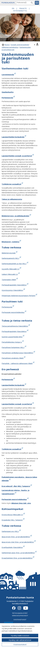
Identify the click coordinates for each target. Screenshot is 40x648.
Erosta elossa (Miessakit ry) (12, 514)
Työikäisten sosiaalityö (11, 184)
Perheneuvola (7, 97)
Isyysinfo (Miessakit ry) (10, 269)
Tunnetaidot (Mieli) (9, 279)
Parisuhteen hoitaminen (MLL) (13, 347)
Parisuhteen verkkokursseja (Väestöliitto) (17, 353)
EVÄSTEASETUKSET (20, 620)
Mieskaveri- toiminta (10, 242)
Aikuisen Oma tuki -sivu (21, 503)
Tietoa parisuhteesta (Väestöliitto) (15, 326)
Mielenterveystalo (9, 253)
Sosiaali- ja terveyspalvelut (20, 45)
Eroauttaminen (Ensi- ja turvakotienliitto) (17, 558)
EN (13, 8)
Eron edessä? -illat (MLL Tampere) (16, 486)
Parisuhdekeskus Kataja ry (12, 342)
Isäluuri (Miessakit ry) (10, 274)
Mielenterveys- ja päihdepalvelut (15, 216)
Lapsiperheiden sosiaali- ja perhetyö (17, 156)
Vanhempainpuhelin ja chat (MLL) (14, 263)
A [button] (34, 45)
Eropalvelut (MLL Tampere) (12, 520)
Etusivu (7, 45)
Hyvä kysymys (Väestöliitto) (12, 290)
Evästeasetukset (20, 644)
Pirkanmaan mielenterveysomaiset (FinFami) (18, 295)
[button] (37, 3)
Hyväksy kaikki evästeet (20, 635)
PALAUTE (23, 8)
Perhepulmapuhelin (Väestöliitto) (14, 285)
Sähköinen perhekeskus (10, 47)
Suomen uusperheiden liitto (12, 337)
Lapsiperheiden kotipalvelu (13, 137)
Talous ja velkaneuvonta (12, 199)
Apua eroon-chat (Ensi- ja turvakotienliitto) (18, 542)
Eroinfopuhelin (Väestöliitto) (12, 547)
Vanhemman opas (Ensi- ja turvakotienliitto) (18, 553)
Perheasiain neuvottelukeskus (13, 312)
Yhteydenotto (20, 11)
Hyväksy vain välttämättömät (20, 640)
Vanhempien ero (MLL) (10, 531)
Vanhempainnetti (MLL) (10, 258)
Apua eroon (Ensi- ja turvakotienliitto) (16, 537)
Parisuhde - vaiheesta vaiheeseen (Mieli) (17, 363)
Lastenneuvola (8, 74)
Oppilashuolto (8, 92)
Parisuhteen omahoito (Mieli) (13, 358)
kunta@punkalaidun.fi (20, 603)
